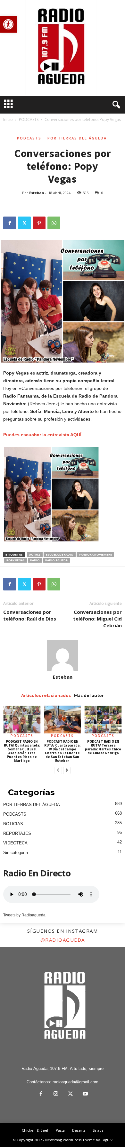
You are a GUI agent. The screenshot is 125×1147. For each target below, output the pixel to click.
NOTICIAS (13, 823)
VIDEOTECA (15, 843)
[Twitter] (24, 223)
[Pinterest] (39, 223)
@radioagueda (62, 940)
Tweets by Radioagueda (24, 915)
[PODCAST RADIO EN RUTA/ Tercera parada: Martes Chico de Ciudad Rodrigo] (103, 719)
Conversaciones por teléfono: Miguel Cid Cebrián (97, 619)
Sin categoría (15, 852)
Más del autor (89, 695)
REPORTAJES (17, 833)
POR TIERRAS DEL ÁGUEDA (77, 138)
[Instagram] (55, 1094)
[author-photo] (62, 655)
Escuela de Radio (59, 554)
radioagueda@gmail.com (75, 1082)
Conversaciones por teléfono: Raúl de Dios (29, 615)
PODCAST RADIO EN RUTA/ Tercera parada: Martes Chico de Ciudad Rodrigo (103, 747)
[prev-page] (58, 770)
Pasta (60, 1130)
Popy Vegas (15, 560)
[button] (8, 24)
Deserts (78, 1130)
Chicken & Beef (35, 1130)
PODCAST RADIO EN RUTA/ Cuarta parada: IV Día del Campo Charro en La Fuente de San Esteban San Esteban (62, 751)
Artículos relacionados (46, 695)
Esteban (36, 192)
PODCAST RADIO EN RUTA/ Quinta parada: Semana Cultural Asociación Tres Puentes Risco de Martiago (22, 751)
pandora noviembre (95, 554)
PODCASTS (28, 119)
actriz (34, 554)
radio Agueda (56, 560)
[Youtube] (84, 1094)
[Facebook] (9, 223)
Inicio (8, 119)
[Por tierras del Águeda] (62, 48)
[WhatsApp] (53, 223)
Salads (98, 1130)
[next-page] (67, 770)
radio (35, 560)
